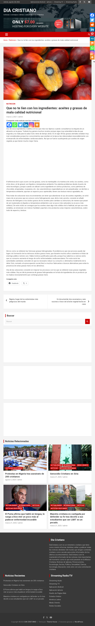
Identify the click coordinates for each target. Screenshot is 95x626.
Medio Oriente (82, 465)
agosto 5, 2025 (10, 480)
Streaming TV (58, 2)
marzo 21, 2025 (56, 477)
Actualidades (56, 465)
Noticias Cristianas (14, 468)
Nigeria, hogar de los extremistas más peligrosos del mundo (23, 300)
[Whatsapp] (14, 124)
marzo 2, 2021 (11, 117)
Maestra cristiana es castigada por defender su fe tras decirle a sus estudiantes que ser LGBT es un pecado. (67, 518)
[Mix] (92, 43)
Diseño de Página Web (57, 593)
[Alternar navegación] (6, 34)
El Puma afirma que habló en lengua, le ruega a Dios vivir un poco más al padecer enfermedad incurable (25, 517)
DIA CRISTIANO (19, 10)
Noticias (54, 468)
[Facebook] (9, 124)
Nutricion (10, 104)
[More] (37, 124)
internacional (69, 465)
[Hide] (94, 62)
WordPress (79, 622)
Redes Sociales (55, 606)
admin (20, 117)
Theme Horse (52, 622)
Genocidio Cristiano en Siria (64, 473)
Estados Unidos (55, 596)
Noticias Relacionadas (17, 441)
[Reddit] (92, 24)
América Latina (55, 599)
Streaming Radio (71, 2)
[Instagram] (31, 124)
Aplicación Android (56, 587)
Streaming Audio (55, 581)
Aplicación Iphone (56, 590)
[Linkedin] (25, 124)
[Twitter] (20, 124)
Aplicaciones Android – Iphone (41, 2)
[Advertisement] (47, 163)
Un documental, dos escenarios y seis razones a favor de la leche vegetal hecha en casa (69, 301)
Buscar (87, 321)
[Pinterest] (92, 34)
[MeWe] (92, 38)
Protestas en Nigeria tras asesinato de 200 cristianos (23, 581)
